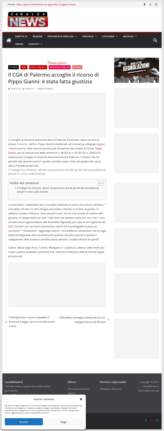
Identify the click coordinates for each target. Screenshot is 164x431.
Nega (64, 421)
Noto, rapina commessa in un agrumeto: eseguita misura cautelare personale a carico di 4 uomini (46, 6)
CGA (10, 226)
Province (88, 36)
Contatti (33, 44)
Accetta (24, 421)
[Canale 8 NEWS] (9, 40)
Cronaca (13, 67)
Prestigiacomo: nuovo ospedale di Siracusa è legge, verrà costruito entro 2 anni (32, 322)
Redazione (29, 88)
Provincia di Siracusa (61, 36)
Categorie (108, 36)
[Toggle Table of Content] (99, 183)
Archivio (128, 36)
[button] (81, 399)
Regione (37, 36)
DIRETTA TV (21, 36)
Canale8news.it (14, 382)
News (24, 67)
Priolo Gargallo (38, 67)
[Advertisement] (57, 115)
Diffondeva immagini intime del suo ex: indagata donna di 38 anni (82, 320)
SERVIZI (19, 44)
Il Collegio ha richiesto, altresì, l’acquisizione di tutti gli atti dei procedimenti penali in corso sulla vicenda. (58, 189)
